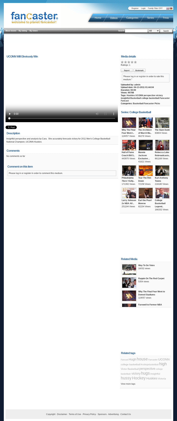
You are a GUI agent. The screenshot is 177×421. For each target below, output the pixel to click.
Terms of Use (75, 414)
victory (159, 95)
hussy (126, 378)
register (142, 76)
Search (121, 31)
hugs (145, 373)
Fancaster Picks (152, 103)
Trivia (166, 17)
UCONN (139, 95)
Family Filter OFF (155, 8)
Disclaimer (62, 414)
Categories (132, 17)
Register (135, 8)
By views (34, 31)
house (142, 359)
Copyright (50, 414)
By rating (23, 31)
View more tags (128, 384)
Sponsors (102, 414)
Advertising (113, 414)
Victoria (162, 378)
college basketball (150, 98)
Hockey (139, 378)
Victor (124, 369)
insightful (125, 98)
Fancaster (165, 98)
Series (150, 17)
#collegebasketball (150, 364)
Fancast (125, 101)
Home (98, 17)
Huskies (131, 95)
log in (133, 76)
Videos (114, 17)
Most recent (11, 31)
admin (137, 85)
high (163, 364)
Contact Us (125, 414)
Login (143, 8)
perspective (149, 95)
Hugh (132, 359)
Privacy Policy (89, 414)
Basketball (135, 98)
